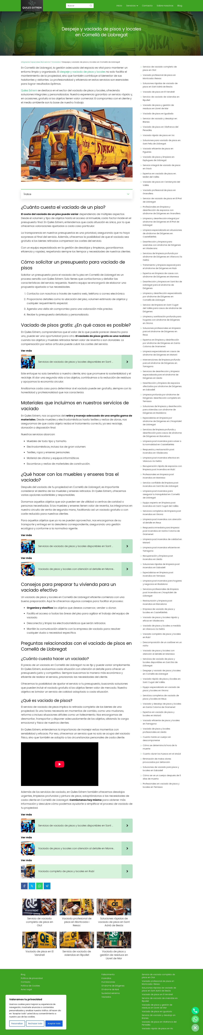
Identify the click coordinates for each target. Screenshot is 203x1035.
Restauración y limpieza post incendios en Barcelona (157, 602)
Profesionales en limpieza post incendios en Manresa (158, 476)
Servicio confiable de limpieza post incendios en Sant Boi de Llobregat (160, 484)
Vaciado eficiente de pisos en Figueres (158, 150)
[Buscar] (91, 5)
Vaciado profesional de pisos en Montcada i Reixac (159, 77)
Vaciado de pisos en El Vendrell (159, 91)
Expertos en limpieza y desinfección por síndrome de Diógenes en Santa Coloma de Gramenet (161, 343)
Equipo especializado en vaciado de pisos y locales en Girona (161, 689)
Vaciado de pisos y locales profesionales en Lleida (156, 730)
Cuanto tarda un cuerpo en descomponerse (157, 739)
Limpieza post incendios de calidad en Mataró (162, 541)
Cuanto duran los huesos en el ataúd (162, 753)
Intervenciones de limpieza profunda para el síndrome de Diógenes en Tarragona (161, 363)
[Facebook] (24, 886)
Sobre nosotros (165, 5)
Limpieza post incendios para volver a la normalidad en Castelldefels (162, 443)
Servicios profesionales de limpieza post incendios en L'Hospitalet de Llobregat (161, 592)
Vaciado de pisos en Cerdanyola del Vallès (161, 183)
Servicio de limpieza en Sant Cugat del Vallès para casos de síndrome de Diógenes (162, 308)
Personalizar (17, 1023)
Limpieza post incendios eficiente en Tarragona (161, 549)
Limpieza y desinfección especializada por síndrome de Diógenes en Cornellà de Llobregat (162, 296)
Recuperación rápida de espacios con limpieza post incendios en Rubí (162, 468)
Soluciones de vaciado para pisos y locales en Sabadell (161, 769)
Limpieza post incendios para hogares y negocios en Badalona (162, 582)
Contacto (147, 5)
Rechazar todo (35, 1023)
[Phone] (195, 1010)
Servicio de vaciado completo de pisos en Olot (160, 68)
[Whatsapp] (195, 1019)
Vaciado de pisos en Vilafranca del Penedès (160, 128)
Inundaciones (108, 982)
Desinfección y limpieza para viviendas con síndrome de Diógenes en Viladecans (162, 245)
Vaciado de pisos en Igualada (158, 113)
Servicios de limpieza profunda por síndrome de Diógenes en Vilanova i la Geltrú (162, 256)
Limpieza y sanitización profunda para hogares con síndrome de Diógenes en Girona (162, 320)
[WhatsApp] (39, 886)
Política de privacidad (32, 978)
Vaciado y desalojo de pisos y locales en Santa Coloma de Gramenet (162, 705)
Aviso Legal (26, 989)
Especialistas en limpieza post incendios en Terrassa (158, 574)
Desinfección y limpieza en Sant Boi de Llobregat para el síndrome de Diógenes (162, 285)
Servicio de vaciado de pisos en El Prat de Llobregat (162, 200)
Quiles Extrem (29, 90)
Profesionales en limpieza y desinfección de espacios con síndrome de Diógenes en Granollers (161, 210)
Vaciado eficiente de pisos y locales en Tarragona (161, 722)
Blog (179, 5)
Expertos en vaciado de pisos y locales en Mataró (158, 714)
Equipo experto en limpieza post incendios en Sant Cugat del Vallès (160, 504)
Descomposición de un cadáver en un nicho (162, 644)
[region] (36, 1012)
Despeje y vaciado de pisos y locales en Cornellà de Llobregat (162, 672)
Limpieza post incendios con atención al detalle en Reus (162, 521)
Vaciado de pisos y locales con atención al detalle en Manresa (159, 652)
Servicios (131, 5)
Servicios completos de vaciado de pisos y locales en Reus (161, 697)
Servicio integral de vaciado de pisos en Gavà (161, 167)
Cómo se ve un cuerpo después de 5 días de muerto (162, 777)
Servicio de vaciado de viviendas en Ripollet (161, 98)
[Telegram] (47, 886)
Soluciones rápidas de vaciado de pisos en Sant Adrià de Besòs (160, 85)
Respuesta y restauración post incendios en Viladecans (158, 451)
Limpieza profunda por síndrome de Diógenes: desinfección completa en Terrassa (161, 398)
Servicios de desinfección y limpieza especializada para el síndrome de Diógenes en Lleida (161, 374)
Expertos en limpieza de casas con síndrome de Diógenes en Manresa (161, 275)
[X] (32, 886)
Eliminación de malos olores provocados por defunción (157, 760)
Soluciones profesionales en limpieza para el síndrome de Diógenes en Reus (161, 331)
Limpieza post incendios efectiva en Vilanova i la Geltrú (161, 459)
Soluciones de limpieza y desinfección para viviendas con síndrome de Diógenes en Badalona (162, 409)
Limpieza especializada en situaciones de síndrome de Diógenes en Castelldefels (162, 233)
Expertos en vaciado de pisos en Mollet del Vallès (159, 175)
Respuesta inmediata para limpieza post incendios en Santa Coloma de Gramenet (161, 531)
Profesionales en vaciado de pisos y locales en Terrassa (161, 785)
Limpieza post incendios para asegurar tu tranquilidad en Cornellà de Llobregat (161, 494)
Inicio (119, 5)
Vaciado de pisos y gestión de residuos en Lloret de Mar (158, 107)
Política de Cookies (30, 985)
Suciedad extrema (111, 993)
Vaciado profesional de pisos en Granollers (159, 192)
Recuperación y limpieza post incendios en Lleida (158, 557)
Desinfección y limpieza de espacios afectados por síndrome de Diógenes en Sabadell (162, 386)
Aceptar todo (54, 1023)
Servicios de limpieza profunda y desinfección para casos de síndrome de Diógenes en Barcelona (162, 433)
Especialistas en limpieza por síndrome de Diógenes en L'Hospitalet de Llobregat (162, 421)
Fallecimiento (108, 974)
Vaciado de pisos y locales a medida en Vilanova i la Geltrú (162, 627)
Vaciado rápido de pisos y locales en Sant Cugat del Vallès (161, 680)
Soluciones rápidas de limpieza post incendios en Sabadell (161, 566)
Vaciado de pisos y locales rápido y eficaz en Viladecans (161, 619)
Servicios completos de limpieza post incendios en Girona (162, 512)
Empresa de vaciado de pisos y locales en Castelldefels (159, 611)
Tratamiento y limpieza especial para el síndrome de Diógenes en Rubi (162, 266)
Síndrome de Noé (110, 989)
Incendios (106, 978)
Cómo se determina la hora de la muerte (160, 747)
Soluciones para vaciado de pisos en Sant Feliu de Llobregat (161, 142)
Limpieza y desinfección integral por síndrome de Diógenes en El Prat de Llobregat (161, 221)
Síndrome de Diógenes (113, 985)
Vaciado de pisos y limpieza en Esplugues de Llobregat (158, 158)
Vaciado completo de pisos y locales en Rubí (162, 635)
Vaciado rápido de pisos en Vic (159, 135)
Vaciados (106, 997)
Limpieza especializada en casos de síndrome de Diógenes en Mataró (161, 353)
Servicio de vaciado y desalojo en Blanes (160, 120)
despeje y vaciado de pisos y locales (82, 71)
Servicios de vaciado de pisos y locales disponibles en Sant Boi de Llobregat (160, 662)
